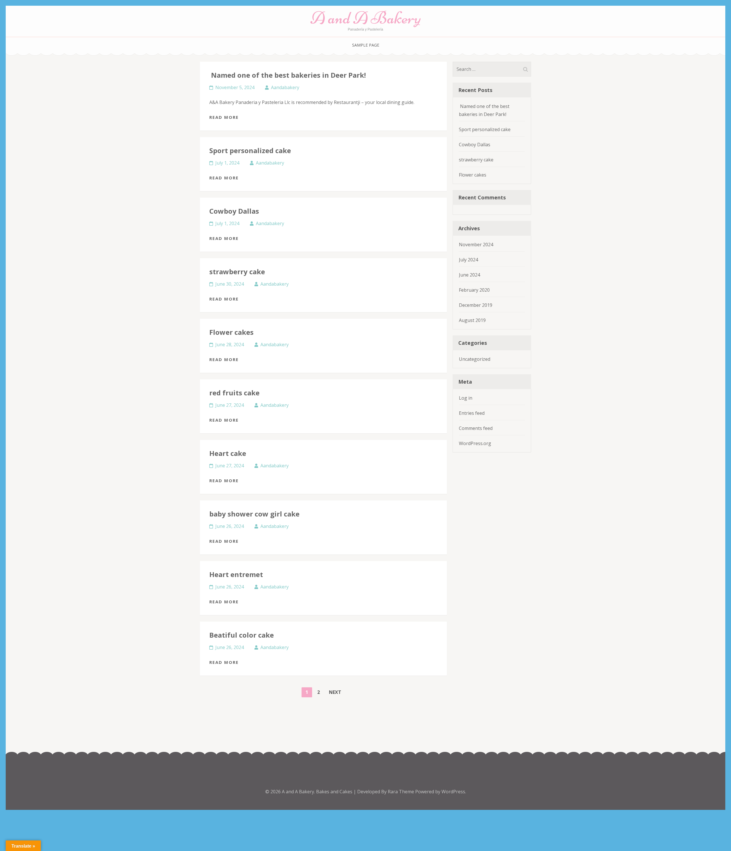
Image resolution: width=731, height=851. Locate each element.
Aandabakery (285, 87)
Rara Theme (401, 791)
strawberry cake (237, 271)
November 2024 (476, 244)
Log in (465, 398)
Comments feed (476, 428)
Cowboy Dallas (234, 211)
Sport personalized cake (250, 150)
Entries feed (472, 413)
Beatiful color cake (241, 635)
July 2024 (468, 260)
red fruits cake (234, 392)
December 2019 (475, 305)
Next (335, 692)
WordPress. (453, 791)
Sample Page (365, 45)
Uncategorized (474, 359)
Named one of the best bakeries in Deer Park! (287, 75)
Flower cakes (231, 332)
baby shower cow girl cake (254, 513)
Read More (224, 117)
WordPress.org (475, 443)
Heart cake (227, 453)
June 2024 (469, 275)
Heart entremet (236, 574)
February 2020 (474, 290)
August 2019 (472, 320)
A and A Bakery (365, 17)
